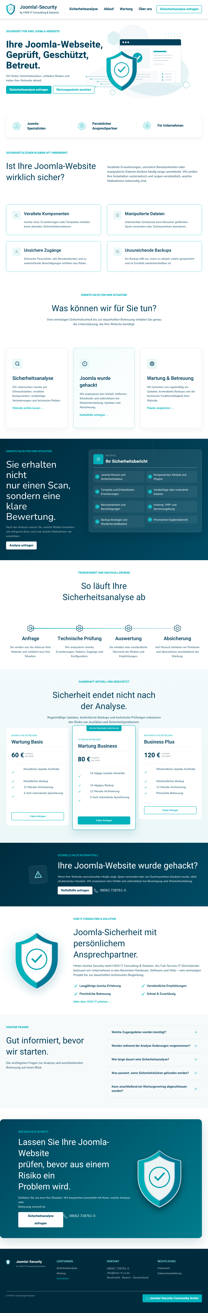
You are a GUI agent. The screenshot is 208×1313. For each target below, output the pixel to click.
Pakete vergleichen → (160, 408)
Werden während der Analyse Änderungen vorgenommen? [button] (151, 1046)
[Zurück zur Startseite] (10, 9)
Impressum (164, 1268)
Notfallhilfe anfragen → (94, 415)
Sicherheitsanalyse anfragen (179, 9)
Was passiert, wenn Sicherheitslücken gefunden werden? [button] (150, 1073)
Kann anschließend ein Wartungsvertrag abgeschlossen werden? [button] (149, 1089)
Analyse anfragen (21, 545)
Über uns (145, 9)
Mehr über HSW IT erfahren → (92, 1001)
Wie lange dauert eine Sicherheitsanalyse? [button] (140, 1059)
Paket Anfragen (38, 816)
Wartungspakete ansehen (73, 89)
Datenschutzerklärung (170, 1273)
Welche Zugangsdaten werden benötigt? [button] (139, 1032)
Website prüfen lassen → (28, 408)
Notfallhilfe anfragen (75, 890)
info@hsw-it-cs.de (118, 1273)
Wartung (126, 9)
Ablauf (109, 9)
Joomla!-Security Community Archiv (174, 1298)
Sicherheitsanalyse (83, 9)
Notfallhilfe (63, 1278)
